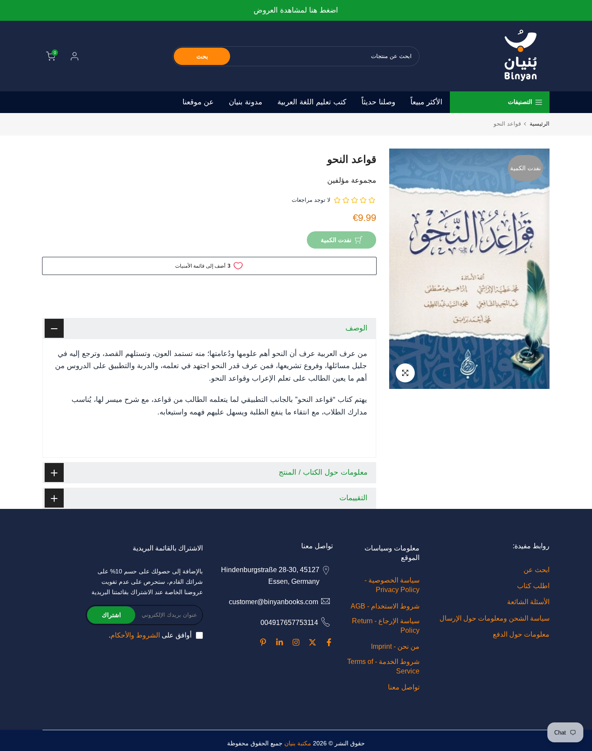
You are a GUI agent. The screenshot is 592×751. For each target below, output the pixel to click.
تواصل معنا (404, 687)
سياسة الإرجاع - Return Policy (386, 625)
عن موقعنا (198, 102)
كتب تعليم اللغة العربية (311, 102)
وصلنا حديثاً (378, 102)
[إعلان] (296, 10)
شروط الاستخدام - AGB (385, 606)
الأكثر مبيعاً (426, 102)
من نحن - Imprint (395, 646)
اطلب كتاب (533, 585)
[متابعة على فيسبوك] (329, 642)
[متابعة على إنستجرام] (296, 642)
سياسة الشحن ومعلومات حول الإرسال (494, 618)
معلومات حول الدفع (521, 634)
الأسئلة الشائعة (528, 601)
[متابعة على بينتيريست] (263, 642)
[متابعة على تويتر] (312, 642)
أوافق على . (150, 635)
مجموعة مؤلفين (351, 180)
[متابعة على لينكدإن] (279, 642)
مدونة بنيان (245, 102)
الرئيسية (540, 123)
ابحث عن (537, 569)
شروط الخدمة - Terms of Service (383, 666)
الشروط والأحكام (135, 635)
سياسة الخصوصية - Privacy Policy (392, 584)
